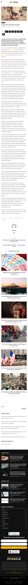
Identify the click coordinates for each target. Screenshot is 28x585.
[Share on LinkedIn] (15, 32)
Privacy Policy (9, 583)
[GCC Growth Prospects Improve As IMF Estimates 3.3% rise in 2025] (14, 333)
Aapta (17, 578)
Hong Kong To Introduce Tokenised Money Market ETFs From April (18, 499)
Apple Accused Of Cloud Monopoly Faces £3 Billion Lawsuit (17, 493)
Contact (11, 581)
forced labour (12, 49)
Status (15, 583)
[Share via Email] (3, 34)
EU (11, 73)
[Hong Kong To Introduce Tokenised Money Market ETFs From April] (4, 500)
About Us (5, 581)
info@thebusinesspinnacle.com (16, 572)
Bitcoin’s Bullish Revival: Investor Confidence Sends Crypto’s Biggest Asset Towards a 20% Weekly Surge (18, 473)
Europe (11, 218)
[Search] (26, 2)
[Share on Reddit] (18, 32)
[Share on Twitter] (12, 32)
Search (2, 406)
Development (14, 512)
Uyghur (3, 220)
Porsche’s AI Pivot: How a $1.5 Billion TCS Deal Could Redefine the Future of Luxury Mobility (18, 465)
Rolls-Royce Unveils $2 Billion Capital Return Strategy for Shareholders (16, 486)
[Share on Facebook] (10, 32)
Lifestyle (14, 522)
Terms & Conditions (18, 581)
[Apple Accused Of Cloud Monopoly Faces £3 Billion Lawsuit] (4, 494)
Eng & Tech (14, 516)
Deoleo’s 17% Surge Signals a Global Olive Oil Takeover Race (13, 436)
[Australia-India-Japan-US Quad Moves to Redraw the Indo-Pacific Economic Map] (14, 286)
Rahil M (4, 26)
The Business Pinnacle (15, 460)
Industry (14, 510)
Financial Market (14, 518)
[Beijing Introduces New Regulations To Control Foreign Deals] (14, 262)
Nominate (20, 583)
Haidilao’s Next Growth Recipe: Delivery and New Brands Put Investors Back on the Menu (17, 457)
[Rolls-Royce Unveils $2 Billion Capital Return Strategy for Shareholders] (4, 486)
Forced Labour (18, 218)
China (4, 55)
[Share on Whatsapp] (21, 32)
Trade (14, 526)
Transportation (14, 528)
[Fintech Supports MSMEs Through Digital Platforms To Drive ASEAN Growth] (14, 381)
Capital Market (14, 524)
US (3, 141)
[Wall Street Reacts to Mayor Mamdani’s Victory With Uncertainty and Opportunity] (14, 357)
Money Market (14, 514)
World (14, 520)
